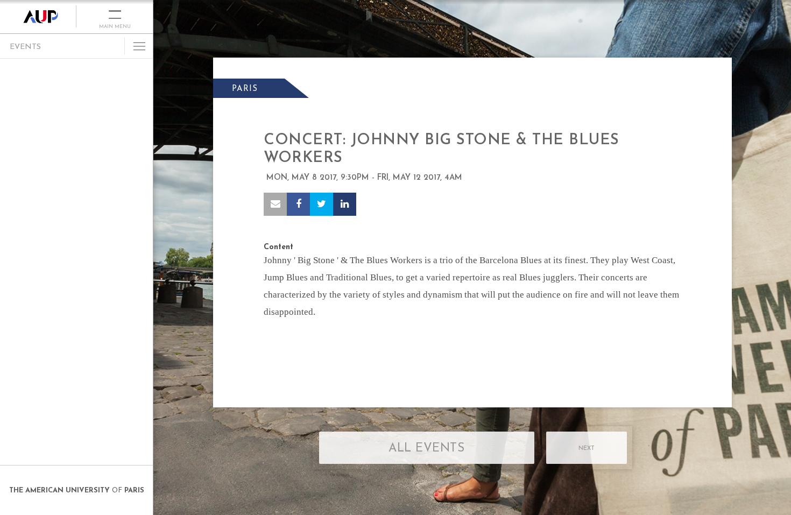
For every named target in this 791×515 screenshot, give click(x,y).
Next (586, 448)
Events (25, 47)
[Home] (38, 16)
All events (426, 448)
